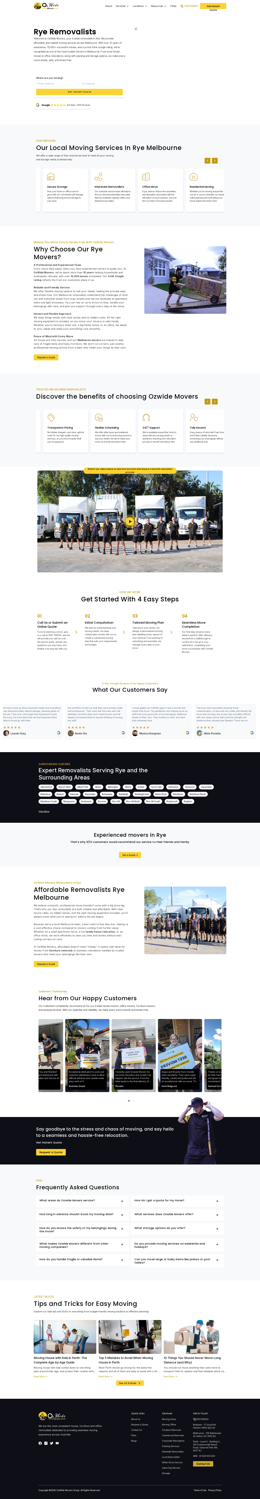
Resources (157, 6)
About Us (135, 1419)
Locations (138, 6)
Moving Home (169, 1419)
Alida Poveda (182, 733)
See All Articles (127, 1383)
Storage (166, 1473)
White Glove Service (172, 1462)
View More (44, 811)
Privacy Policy (214, 1490)
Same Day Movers (171, 1468)
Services (120, 6)
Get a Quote (128, 855)
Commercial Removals (173, 1435)
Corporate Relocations (173, 1440)
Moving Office (169, 1424)
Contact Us (136, 1430)
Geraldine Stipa (248, 733)
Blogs (134, 1440)
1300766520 (202, 1419)
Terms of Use (200, 1490)
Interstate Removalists (173, 1451)
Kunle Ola (51, 733)
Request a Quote (46, 357)
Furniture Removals (171, 1430)
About (108, 6)
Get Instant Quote (79, 91)
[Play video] (130, 521)
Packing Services (170, 1446)
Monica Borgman (120, 733)
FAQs (173, 6)
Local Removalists (171, 1457)
